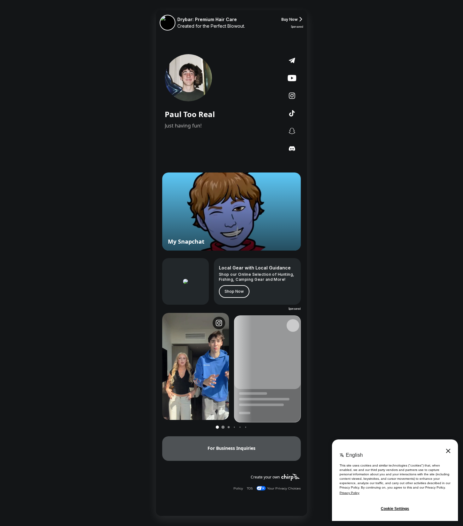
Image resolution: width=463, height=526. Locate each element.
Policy (238, 488)
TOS (250, 488)
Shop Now (234, 291)
